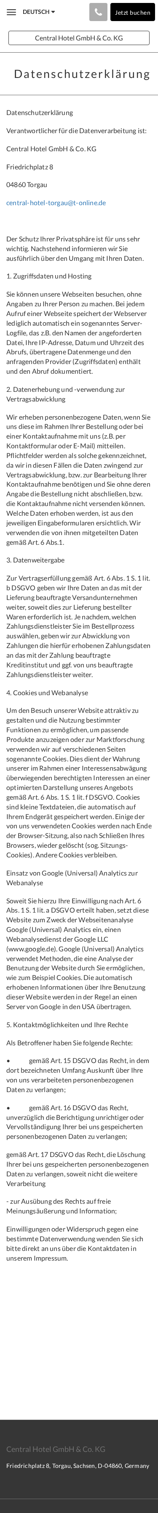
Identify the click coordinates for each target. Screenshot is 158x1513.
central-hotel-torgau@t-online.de (56, 202)
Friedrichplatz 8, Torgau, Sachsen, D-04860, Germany (77, 1465)
